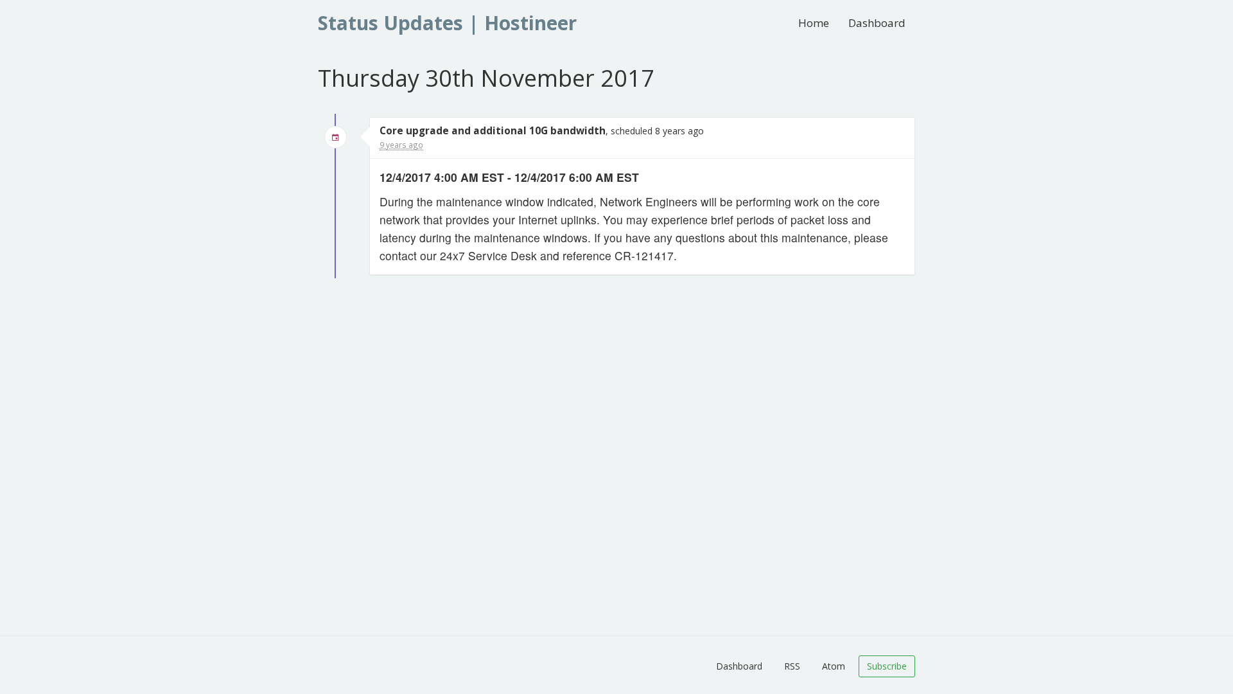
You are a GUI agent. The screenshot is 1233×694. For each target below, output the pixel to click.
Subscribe (887, 666)
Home (813, 22)
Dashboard (876, 22)
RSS (792, 666)
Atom (833, 666)
